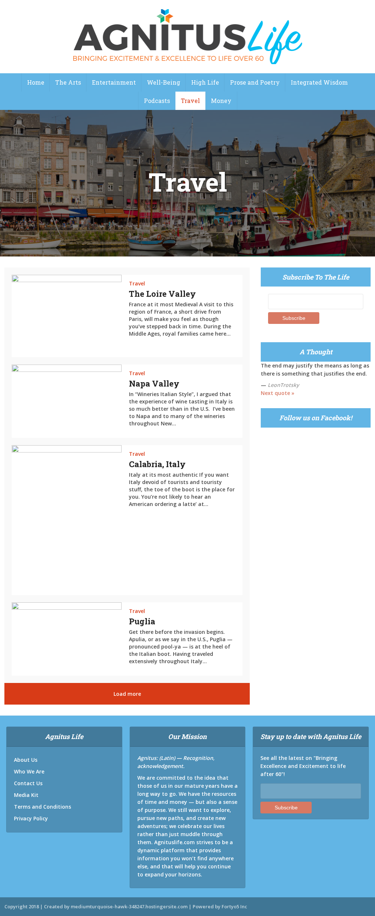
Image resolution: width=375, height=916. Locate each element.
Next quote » (277, 392)
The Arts (68, 82)
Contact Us (28, 783)
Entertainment (114, 82)
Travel (190, 100)
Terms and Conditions (42, 806)
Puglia (142, 621)
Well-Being (163, 82)
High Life (205, 82)
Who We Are (29, 771)
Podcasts (157, 100)
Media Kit (26, 794)
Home (35, 82)
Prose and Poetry (255, 82)
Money (221, 100)
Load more (127, 693)
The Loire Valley (162, 293)
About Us (25, 759)
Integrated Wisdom (319, 82)
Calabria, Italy (157, 464)
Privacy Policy (31, 818)
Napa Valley (154, 383)
